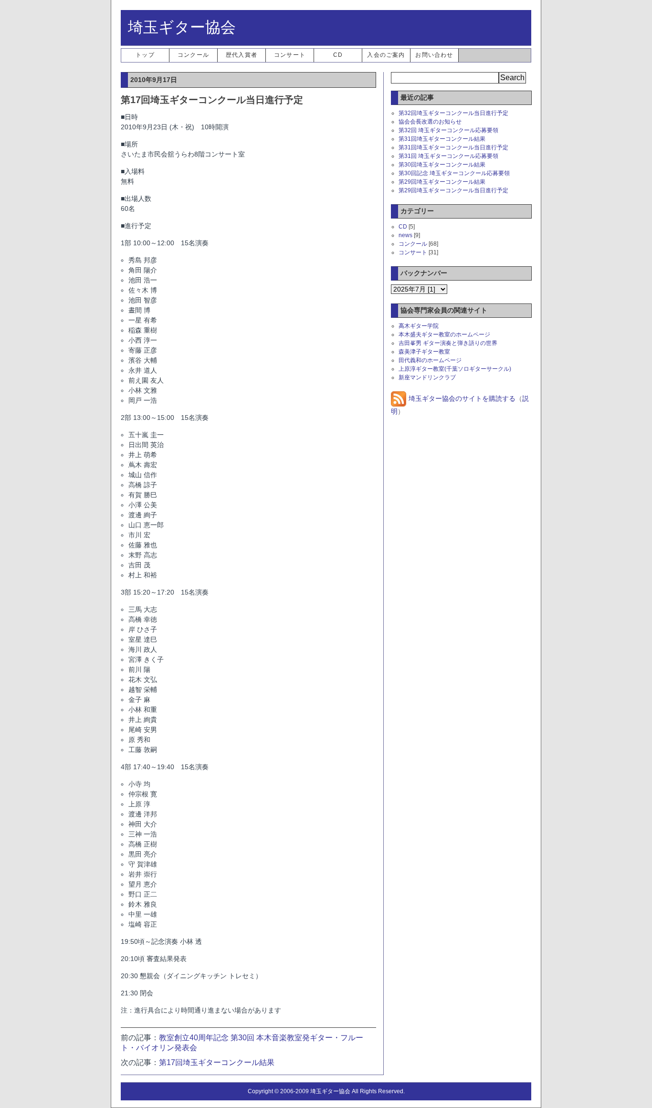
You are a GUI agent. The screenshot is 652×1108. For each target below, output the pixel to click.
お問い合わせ (434, 55)
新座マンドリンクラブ (427, 377)
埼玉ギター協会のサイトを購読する (462, 398)
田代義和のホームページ (430, 360)
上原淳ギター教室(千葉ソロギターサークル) (455, 369)
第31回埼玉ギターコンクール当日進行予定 (453, 147)
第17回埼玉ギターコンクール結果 (216, 1062)
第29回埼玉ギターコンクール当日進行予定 (453, 190)
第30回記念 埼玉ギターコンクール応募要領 (454, 173)
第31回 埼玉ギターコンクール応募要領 (448, 156)
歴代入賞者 (241, 55)
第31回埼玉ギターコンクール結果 (442, 139)
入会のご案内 (386, 55)
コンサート (289, 55)
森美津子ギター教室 (424, 351)
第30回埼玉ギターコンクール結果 (442, 164)
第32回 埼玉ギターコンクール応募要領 (448, 130)
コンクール (193, 55)
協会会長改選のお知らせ (430, 121)
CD (338, 55)
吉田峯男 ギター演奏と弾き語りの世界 (448, 343)
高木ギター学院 (419, 326)
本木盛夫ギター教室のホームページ (444, 334)
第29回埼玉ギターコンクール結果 (442, 181)
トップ (145, 55)
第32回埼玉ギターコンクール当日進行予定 (453, 113)
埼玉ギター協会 (182, 27)
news (405, 235)
